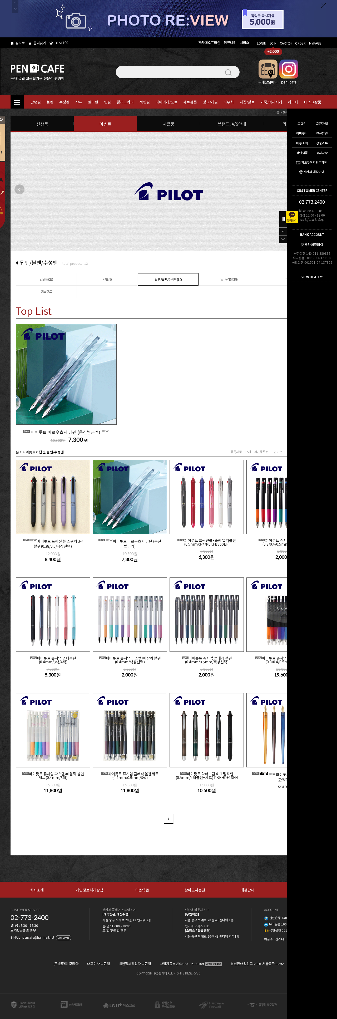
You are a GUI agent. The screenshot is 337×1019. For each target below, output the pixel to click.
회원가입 (322, 123)
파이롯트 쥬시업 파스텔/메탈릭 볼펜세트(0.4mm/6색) (53, 775)
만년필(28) (46, 279)
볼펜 (50, 102)
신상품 (42, 124)
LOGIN (261, 43)
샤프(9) (107, 279)
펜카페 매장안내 (313, 171)
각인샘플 (302, 152)
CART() (286, 43)
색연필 (145, 102)
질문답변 (322, 133)
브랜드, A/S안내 (231, 124)
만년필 (36, 102)
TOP (283, 231)
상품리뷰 (322, 143)
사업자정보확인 (213, 964)
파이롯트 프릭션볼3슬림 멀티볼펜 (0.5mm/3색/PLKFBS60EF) (207, 542)
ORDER (300, 43)
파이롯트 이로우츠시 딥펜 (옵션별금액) (62, 432)
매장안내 (247, 890)
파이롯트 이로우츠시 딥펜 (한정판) (284, 777)
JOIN (273, 43)
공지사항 (322, 152)
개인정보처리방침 (89, 890)
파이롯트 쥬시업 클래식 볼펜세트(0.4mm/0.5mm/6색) (130, 775)
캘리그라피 (125, 102)
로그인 (302, 123)
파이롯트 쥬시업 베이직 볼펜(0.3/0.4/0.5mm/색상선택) (284, 542)
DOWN (283, 239)
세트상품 (190, 102)
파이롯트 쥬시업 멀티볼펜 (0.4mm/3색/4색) (53, 660)
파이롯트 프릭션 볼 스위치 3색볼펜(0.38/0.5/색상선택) (53, 543)
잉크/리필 (210, 102)
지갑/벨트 (247, 102)
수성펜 (64, 102)
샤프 (78, 102)
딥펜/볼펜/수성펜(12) (168, 279)
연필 (107, 102)
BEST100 (61, 42)
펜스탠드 (46, 291)
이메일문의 (64, 938)
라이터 (293, 102)
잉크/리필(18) (229, 279)
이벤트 (105, 124)
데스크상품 (312, 102)
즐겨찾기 (39, 42)
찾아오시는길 (195, 890)
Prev (19, 189)
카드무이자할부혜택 (314, 162)
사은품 (169, 124)
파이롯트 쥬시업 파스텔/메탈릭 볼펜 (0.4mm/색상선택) (130, 660)
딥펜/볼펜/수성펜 (51, 451)
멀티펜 (93, 102)
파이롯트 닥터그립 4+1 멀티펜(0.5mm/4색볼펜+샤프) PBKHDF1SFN (207, 775)
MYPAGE (315, 43)
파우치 (229, 102)
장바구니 (302, 133)
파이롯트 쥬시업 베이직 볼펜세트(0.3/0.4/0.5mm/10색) (284, 660)
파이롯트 (29, 451)
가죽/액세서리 (271, 102)
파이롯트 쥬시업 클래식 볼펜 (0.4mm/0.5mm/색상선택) (207, 660)
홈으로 (20, 42)
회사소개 (37, 890)
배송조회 (302, 143)
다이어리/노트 (166, 102)
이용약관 (142, 890)
